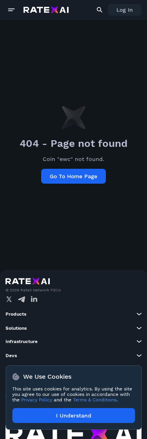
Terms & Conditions (94, 400)
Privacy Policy (36, 400)
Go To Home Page (73, 176)
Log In (124, 10)
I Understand (73, 415)
